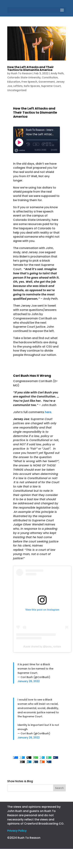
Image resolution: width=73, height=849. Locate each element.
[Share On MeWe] (55, 757)
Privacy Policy (17, 831)
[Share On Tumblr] (35, 762)
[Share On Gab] (48, 757)
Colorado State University (24, 77)
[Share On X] (29, 757)
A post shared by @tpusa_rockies (42, 646)
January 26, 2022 (29, 681)
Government (46, 81)
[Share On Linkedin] (29, 762)
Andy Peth (57, 73)
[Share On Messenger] (22, 757)
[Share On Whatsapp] (35, 757)
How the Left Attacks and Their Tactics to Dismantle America (30, 68)
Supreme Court (51, 86)
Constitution (50, 77)
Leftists (18, 86)
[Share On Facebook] (15, 757)
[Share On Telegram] (42, 757)
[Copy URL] (48, 762)
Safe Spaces (32, 86)
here (48, 412)
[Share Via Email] (22, 762)
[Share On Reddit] (42, 762)
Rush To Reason (21, 73)
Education (13, 81)
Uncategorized (16, 90)
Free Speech (29, 81)
